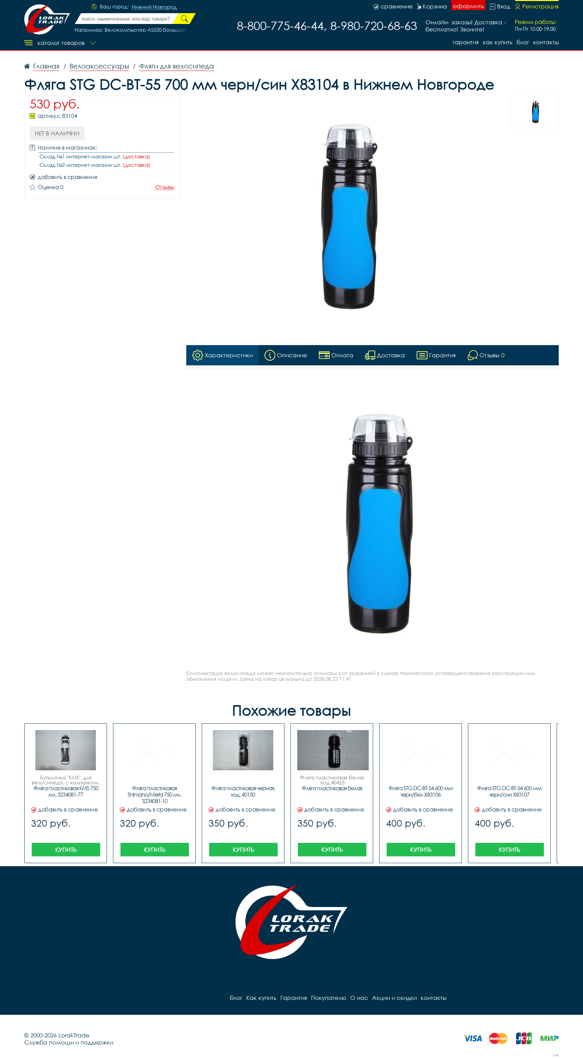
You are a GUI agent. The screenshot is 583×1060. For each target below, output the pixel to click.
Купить (66, 849)
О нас (359, 997)
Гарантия (466, 42)
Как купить (497, 42)
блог (523, 42)
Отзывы (164, 187)
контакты (546, 42)
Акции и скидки (394, 997)
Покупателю (328, 997)
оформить (468, 5)
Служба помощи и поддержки (68, 1042)
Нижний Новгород (154, 7)
